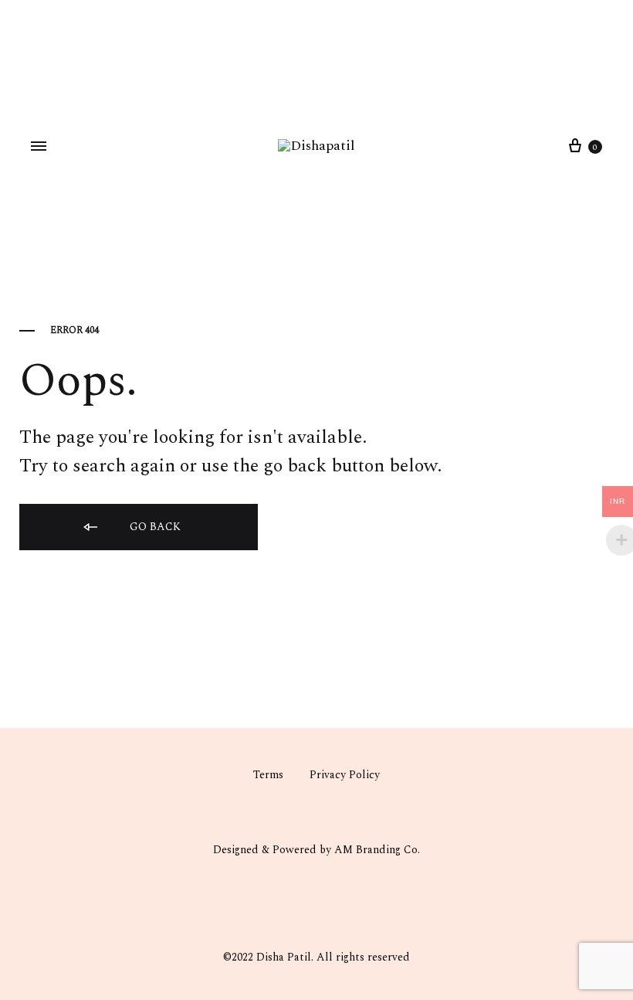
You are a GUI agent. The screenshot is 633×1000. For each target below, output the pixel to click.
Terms (268, 775)
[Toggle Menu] (38, 146)
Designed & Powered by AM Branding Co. (316, 850)
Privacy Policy (345, 775)
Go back (154, 527)
